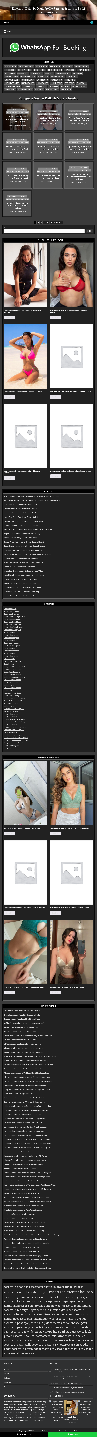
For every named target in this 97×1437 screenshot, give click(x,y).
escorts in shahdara (16, 1340)
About (6, 1373)
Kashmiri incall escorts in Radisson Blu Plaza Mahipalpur (26, 1197)
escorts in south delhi (18, 1344)
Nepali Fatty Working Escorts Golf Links (20, 583)
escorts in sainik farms (49, 1336)
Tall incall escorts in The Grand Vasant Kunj (21, 1027)
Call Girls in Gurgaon (12, 645)
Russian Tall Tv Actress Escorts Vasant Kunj (21, 592)
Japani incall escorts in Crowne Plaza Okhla (21, 1193)
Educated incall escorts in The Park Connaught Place (25, 1118)
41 (47, 222)
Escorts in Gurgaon (11, 632)
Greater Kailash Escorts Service (17, 113)
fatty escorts (10, 73)
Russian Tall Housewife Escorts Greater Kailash (48, 147)
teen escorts (65, 86)
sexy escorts (70, 83)
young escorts (65, 89)
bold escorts (67, 66)
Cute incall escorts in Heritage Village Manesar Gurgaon (26, 1110)
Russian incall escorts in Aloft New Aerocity (21, 1247)
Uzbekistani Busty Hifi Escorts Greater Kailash (79, 119)
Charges (7, 1382)
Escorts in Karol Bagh (12, 622)
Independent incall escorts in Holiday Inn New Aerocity (26, 1181)
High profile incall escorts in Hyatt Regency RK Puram (25, 1156)
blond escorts (55, 66)
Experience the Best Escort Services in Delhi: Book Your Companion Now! (33, 500)
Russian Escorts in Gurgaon (15, 727)
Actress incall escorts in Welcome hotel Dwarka (23, 1069)
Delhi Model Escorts (12, 672)
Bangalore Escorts (11, 703)
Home (6, 1369)
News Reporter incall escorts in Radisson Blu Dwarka (25, 1226)
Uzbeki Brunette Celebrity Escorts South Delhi (22, 587)
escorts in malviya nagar (20, 1310)
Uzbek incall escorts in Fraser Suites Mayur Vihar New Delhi (28, 1036)
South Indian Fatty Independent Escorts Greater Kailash (79, 176)
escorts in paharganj (17, 1323)
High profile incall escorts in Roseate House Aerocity (25, 1160)
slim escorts (81, 83)
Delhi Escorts (9, 659)
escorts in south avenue (77, 1340)
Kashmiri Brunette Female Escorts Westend (21, 513)
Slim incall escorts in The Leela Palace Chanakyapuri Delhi (27, 1268)
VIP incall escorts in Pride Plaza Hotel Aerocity (23, 1044)
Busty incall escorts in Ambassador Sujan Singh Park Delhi (27, 1089)
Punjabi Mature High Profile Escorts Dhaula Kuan (23, 596)
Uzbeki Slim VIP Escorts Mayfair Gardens (21, 509)
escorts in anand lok (17, 1287)
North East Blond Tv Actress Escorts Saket (21, 517)
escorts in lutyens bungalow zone (42, 1305)
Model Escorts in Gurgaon (14, 735)
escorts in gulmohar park (20, 1297)
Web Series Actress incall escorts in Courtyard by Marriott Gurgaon (30, 1056)
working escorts (52, 89)
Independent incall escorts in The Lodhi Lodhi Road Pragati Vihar (30, 1185)
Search (7, 228)
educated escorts (84, 70)
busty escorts (10, 70)
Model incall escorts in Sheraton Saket (19, 1218)
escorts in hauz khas (50, 1297)
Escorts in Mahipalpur (12, 619)
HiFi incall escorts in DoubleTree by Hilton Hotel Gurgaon (27, 1147)
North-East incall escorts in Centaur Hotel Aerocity (24, 1230)
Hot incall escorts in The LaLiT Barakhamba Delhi (23, 1164)
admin (10, 125)
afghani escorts (10, 66)
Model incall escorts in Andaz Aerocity (19, 1214)
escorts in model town (60, 1314)
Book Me (9, 317)
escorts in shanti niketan (46, 1340)
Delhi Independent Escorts (14, 677)
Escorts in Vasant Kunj (13, 624)
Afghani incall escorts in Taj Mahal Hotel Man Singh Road (26, 1073)
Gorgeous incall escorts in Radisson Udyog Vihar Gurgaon (27, 1139)
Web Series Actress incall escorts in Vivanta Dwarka (25, 1060)
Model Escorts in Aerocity (14, 698)
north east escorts (12, 83)
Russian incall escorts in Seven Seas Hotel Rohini (23, 1251)
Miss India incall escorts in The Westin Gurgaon (23, 1210)
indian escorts (43, 76)
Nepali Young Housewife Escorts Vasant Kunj (22, 533)
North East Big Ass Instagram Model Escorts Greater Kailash (17, 119)
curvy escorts (70, 70)
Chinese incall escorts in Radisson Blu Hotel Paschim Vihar (27, 1106)
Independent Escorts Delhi (14, 666)
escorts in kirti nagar (40, 1301)
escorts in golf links (42, 1293)
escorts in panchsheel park (70, 1323)
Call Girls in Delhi (11, 682)
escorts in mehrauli (33, 1314)
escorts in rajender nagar (27, 1331)
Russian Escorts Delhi (12, 669)
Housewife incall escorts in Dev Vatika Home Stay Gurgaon (27, 1172)
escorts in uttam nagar (26, 1349)
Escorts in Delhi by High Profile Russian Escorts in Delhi (48, 9)
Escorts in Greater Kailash (17, 110)
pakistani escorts (27, 83)
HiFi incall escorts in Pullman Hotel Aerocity (21, 1152)
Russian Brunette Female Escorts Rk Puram (21, 525)
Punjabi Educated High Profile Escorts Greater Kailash (17, 205)
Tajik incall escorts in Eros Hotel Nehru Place (22, 1019)
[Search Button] (91, 22)
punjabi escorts (42, 83)
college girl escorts (54, 70)
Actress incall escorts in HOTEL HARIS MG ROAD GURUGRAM (29, 1064)
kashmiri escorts (28, 80)
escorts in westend (23, 1353)
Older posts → (56, 222)
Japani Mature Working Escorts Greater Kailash (17, 176)
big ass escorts (41, 66)
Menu (8, 22)
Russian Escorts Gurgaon (14, 709)
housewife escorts (11, 76)
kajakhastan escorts (12, 80)
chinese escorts (39, 70)
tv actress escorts (79, 86)
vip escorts (39, 89)
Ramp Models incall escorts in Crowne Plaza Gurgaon (25, 1239)
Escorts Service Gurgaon (14, 730)
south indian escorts (12, 86)
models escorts (56, 80)
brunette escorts (81, 66)
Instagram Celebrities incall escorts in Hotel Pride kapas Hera (28, 1189)
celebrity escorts (24, 70)
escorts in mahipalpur (78, 1305)
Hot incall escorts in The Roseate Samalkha (21, 1168)
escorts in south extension (49, 1344)
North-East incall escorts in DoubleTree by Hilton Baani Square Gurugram (33, 1235)
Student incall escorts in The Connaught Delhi (22, 1015)
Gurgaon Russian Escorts (14, 743)
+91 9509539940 (25, 1434)
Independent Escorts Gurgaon (16, 722)
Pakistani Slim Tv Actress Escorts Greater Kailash (17, 147)
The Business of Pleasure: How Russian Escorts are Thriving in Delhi (31, 496)
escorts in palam (41, 1323)
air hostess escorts (26, 66)
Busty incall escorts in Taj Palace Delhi (19, 1094)
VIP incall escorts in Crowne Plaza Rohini (20, 1040)
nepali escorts (70, 80)
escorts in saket (75, 1336)
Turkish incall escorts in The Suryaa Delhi (20, 1031)
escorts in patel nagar (18, 1327)
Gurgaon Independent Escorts (16, 740)
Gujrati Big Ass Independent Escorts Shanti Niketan (24, 546)
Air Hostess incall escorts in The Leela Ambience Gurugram (28, 1081)
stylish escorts (28, 86)
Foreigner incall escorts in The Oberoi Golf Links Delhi (25, 1135)
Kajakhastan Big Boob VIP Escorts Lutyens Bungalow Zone (27, 554)
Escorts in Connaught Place (15, 616)
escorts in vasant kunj (56, 1349)
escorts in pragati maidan (48, 1327)
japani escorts (72, 76)
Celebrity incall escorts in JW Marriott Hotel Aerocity (25, 1102)
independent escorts (27, 76)
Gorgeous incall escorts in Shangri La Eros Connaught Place (27, 1143)
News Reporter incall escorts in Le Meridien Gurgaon (25, 1222)
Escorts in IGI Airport (12, 630)
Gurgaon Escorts (10, 716)
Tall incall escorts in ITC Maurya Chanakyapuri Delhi (24, 1023)
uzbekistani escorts (25, 89)
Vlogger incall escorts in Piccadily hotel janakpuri (23, 1052)
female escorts (22, 73)
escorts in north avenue (71, 1318)
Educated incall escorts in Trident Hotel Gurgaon (23, 1123)
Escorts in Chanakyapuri (13, 627)
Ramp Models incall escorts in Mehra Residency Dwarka (26, 1243)
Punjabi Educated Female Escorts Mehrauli (21, 558)
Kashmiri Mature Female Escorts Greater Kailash (48, 176)
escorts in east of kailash (20, 1292)
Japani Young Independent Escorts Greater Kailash (48, 119)
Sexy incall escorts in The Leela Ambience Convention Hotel (28, 1260)
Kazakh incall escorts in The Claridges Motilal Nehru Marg (27, 1201)
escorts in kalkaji (15, 1301)
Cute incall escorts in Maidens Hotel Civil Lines (22, 1114)
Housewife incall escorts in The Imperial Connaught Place (27, 1177)
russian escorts (57, 83)
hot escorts (77, 73)
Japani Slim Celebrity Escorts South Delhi (20, 538)
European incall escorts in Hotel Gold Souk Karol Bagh (25, 1127)
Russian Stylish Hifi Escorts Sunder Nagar (20, 579)
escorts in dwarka (71, 1287)
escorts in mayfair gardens (54, 1310)
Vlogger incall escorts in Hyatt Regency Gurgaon (23, 1048)
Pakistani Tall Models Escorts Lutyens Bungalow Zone (25, 550)
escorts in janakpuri (77, 1297)
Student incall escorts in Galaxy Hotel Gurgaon (22, 1011)
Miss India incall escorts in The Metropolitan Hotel (24, 1206)
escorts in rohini (23, 1336)
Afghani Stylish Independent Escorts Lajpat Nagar (23, 521)
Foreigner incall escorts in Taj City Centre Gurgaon (24, 1131)
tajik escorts (41, 86)
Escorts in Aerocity (11, 611)
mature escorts (42, 80)
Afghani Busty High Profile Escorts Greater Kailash (79, 147)
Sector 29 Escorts (11, 711)
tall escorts (53, 86)
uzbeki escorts (10, 89)
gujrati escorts (36, 73)
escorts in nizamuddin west (37, 1318)
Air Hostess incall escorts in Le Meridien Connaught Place (27, 1077)
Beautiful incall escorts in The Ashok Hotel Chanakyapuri (26, 1085)
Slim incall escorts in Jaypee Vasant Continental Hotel (25, 1264)
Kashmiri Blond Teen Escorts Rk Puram (20, 567)
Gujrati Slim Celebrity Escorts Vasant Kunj (20, 504)
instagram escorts (57, 76)
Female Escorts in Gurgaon (14, 719)
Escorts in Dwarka (11, 614)
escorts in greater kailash (71, 1291)
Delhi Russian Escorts (12, 674)
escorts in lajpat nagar (64, 1302)
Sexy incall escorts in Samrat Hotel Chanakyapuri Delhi (26, 1255)
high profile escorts (63, 73)
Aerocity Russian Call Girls (14, 701)
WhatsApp (73, 1434)
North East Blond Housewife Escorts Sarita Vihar (23, 571)
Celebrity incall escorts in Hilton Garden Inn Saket (24, 1098)
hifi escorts (49, 73)
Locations (8, 1387)
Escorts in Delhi (10, 609)
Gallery (7, 1378)
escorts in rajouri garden (59, 1331)
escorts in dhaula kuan (45, 1287)
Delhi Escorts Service (12, 661)
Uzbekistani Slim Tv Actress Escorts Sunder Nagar (24, 575)
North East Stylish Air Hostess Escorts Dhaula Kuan (24, 563)
